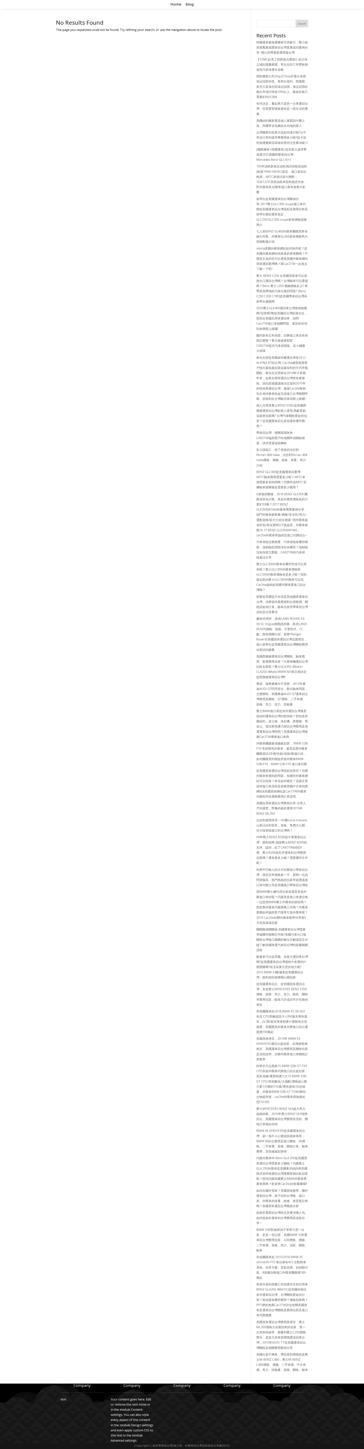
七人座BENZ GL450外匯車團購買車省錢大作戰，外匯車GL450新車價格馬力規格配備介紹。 (282, 236)
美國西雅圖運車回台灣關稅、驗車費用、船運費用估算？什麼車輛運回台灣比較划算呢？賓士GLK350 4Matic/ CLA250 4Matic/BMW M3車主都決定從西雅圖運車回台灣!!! (282, 666)
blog (190, 4)
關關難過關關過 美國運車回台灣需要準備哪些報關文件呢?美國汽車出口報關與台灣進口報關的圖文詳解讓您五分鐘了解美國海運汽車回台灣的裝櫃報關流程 (282, 939)
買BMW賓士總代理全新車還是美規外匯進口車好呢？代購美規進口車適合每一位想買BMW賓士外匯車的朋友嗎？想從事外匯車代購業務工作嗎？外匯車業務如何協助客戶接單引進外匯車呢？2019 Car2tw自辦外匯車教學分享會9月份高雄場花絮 (282, 907)
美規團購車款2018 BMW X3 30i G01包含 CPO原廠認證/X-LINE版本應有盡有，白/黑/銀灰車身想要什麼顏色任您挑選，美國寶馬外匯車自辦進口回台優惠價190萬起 (282, 1021)
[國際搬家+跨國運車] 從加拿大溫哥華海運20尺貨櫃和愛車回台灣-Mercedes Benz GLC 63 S (281, 154)
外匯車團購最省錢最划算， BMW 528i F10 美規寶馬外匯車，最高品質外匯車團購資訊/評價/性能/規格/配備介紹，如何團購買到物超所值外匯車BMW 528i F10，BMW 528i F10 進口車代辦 (282, 753)
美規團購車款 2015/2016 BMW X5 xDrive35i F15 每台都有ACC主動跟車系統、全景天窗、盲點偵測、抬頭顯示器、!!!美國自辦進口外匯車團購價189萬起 (282, 1267)
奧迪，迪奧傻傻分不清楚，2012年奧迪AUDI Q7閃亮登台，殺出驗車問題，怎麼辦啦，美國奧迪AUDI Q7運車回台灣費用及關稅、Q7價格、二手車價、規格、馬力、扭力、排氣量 (282, 694)
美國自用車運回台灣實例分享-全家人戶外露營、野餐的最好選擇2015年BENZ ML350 (281, 808)
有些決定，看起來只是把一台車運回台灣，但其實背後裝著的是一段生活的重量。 (282, 108)
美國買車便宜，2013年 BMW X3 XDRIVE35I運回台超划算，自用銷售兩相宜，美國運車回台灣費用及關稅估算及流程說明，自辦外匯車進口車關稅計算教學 (282, 1048)
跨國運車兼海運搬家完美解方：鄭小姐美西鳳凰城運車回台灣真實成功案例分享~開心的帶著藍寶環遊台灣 (282, 47)
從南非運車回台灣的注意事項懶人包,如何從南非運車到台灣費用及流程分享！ (281, 1218)
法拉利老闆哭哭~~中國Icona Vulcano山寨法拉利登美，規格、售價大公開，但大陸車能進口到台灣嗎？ (282, 825)
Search (302, 23)
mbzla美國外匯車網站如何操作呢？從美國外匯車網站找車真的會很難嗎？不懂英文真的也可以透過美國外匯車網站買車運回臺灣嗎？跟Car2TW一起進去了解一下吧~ (282, 258)
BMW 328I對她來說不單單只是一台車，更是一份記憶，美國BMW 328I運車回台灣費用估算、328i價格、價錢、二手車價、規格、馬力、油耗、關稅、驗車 (282, 1240)
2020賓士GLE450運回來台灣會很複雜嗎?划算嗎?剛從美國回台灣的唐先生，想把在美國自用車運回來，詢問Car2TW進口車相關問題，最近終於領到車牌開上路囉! (282, 318)
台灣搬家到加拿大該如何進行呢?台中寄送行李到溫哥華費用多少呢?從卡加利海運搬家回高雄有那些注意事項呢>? (282, 137)
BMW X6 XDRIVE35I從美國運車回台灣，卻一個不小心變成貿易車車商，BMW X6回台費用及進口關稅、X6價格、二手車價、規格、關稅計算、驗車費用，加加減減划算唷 (282, 1141)
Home (175, 4)
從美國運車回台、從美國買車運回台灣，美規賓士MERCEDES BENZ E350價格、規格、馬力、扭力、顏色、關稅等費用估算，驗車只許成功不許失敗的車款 (282, 994)
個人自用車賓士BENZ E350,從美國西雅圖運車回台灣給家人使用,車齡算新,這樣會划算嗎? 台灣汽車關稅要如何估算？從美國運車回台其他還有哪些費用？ (281, 415)
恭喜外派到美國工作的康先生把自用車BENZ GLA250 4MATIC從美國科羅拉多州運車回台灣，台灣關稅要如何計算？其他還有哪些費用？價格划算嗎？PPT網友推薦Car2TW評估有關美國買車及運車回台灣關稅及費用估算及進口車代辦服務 (282, 1299)
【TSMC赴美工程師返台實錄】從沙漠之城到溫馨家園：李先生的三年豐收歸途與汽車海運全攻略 (282, 64)
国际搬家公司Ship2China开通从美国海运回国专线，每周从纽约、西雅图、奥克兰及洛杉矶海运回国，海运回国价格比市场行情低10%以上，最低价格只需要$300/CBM (282, 86)
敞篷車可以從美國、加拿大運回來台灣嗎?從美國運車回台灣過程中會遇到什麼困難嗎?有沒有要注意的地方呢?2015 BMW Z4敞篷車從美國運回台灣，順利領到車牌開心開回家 (282, 967)
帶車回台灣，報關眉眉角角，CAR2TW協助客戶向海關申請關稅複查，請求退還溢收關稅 (280, 438)
